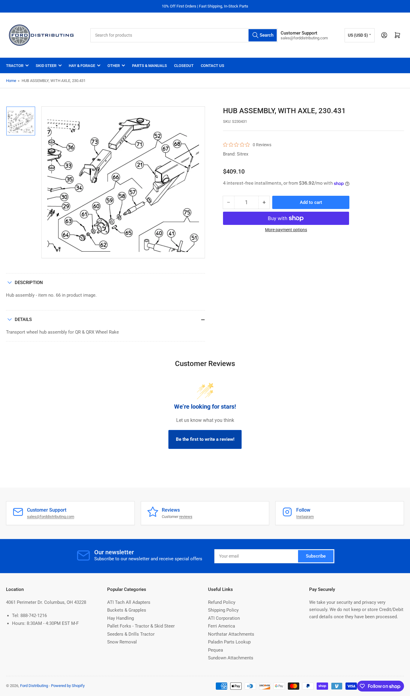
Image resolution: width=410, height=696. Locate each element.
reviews (185, 516)
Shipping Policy (223, 610)
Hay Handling (120, 618)
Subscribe (316, 556)
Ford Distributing (34, 685)
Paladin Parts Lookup (229, 642)
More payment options (286, 229)
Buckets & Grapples (126, 610)
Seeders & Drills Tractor (131, 634)
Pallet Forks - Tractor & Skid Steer (141, 626)
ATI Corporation (224, 618)
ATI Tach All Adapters (128, 602)
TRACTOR (14, 65)
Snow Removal (122, 642)
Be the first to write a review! (205, 439)
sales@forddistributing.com (50, 516)
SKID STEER (46, 65)
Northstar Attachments (231, 634)
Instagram (305, 516)
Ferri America (221, 626)
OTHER (113, 65)
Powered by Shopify (68, 685)
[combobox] (184, 35)
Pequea (215, 650)
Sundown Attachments (230, 658)
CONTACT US (212, 65)
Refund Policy (221, 602)
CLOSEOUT (184, 65)
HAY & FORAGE (82, 65)
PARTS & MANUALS (149, 65)
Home (11, 80)
